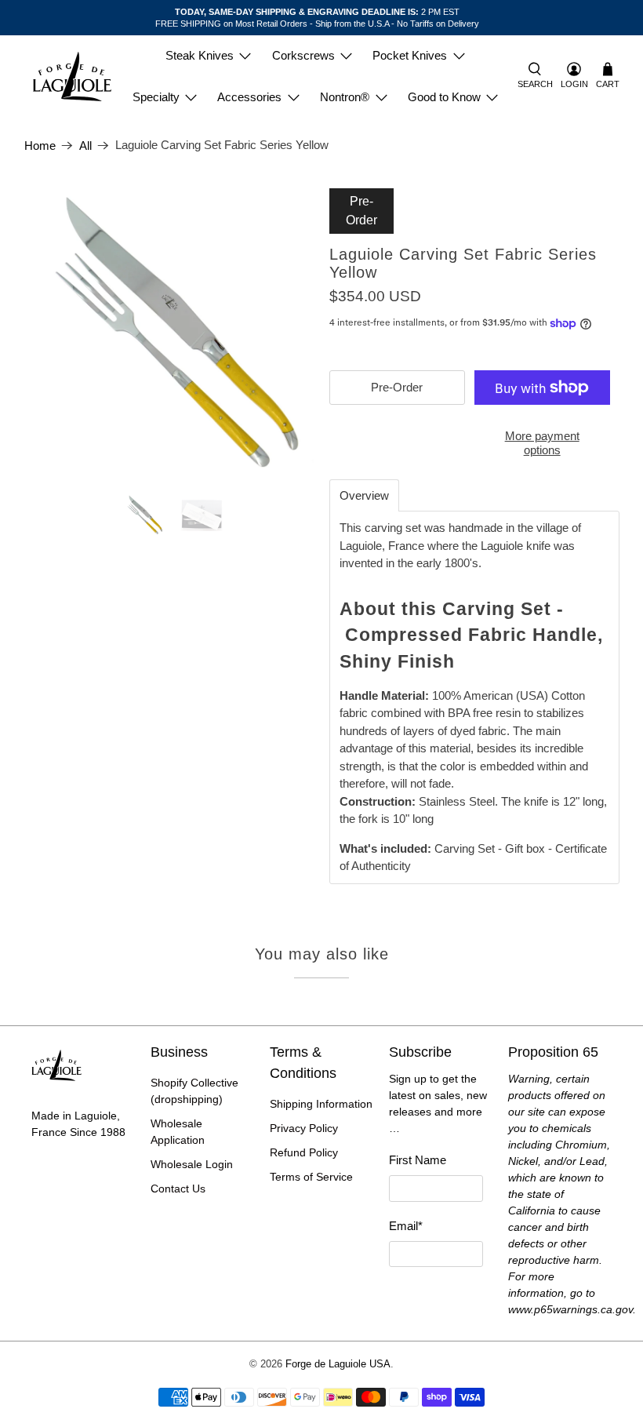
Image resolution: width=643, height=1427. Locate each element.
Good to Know (444, 97)
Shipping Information (321, 1104)
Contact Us (178, 1188)
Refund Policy (304, 1152)
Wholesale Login (192, 1164)
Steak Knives (199, 55)
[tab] (364, 495)
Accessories (249, 97)
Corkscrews (303, 55)
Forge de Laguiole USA (338, 1364)
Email (406, 1225)
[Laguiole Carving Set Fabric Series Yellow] (169, 333)
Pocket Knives (409, 55)
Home (40, 145)
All (85, 145)
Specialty (156, 97)
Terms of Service (311, 1176)
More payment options (542, 443)
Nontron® (344, 97)
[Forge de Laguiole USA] (72, 76)
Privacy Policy (304, 1128)
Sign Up (436, 1295)
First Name (417, 1160)
